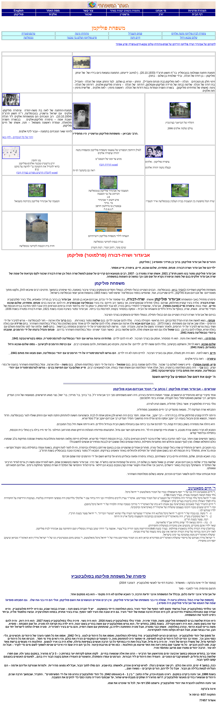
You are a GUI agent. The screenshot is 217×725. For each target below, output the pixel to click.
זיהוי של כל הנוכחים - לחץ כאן (17, 137)
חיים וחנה (135, 37)
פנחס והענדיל (135, 33)
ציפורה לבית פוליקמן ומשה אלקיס (188, 33)
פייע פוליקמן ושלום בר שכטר (82, 37)
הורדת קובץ (108, 164)
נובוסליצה (28, 37)
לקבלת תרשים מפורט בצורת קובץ (36, 172)
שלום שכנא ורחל (188, 37)
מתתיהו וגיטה (82, 33)
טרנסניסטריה (28, 33)
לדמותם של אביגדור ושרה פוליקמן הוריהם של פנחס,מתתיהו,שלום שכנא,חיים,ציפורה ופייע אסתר (166, 44)
